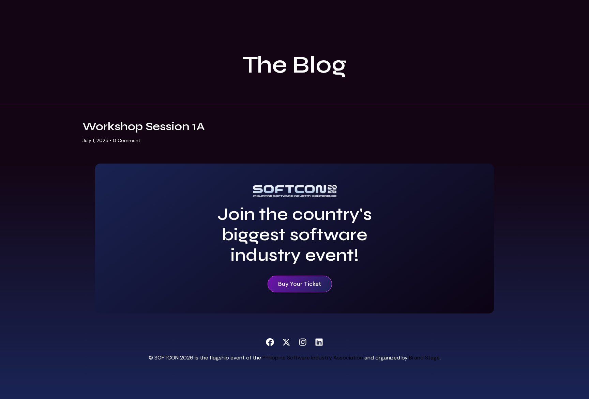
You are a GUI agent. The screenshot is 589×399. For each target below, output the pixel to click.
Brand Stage (424, 357)
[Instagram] (302, 342)
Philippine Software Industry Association (312, 357)
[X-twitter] (286, 342)
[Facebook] (270, 342)
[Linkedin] (319, 342)
